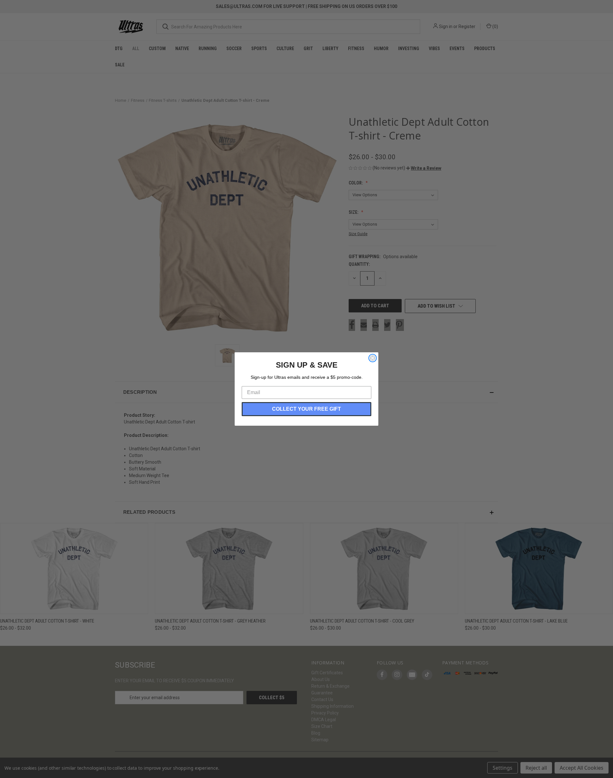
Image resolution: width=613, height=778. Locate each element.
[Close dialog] (372, 358)
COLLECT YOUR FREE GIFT (306, 409)
